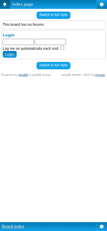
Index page (22, 4)
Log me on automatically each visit (31, 48)
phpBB (23, 74)
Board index (13, 226)
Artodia (100, 74)
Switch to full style (53, 15)
